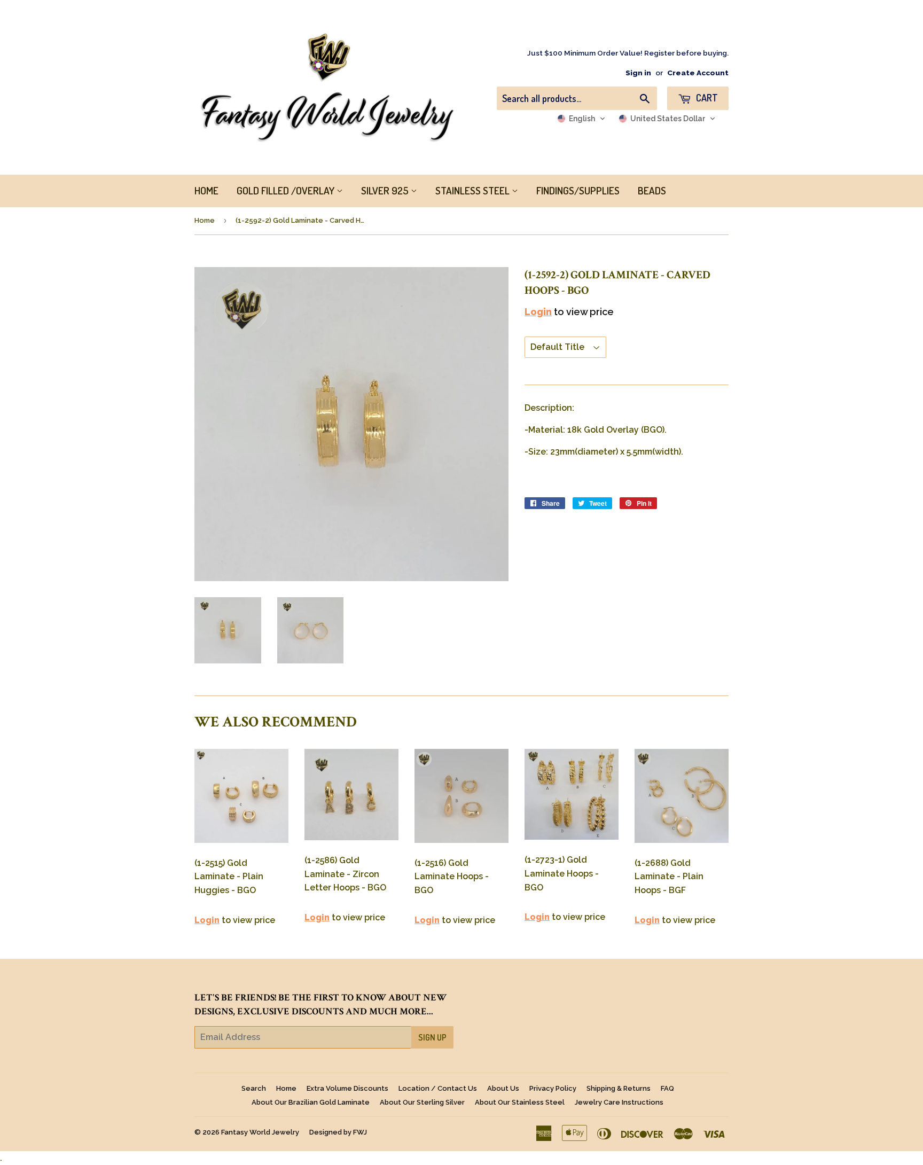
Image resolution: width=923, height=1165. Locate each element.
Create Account (698, 72)
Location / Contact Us (437, 1088)
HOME (206, 190)
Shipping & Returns (618, 1088)
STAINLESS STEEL (473, 190)
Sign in (638, 72)
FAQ (667, 1088)
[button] (581, 118)
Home (204, 220)
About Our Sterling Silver (422, 1102)
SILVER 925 (386, 190)
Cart (706, 98)
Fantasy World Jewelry (260, 1132)
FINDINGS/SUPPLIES (578, 190)
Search (253, 1088)
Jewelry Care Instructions (619, 1102)
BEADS (652, 190)
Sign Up (432, 1037)
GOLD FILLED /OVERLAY (287, 190)
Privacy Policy (552, 1088)
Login (538, 311)
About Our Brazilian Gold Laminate (311, 1102)
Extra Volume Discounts (347, 1088)
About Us (503, 1088)
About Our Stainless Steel (520, 1102)
